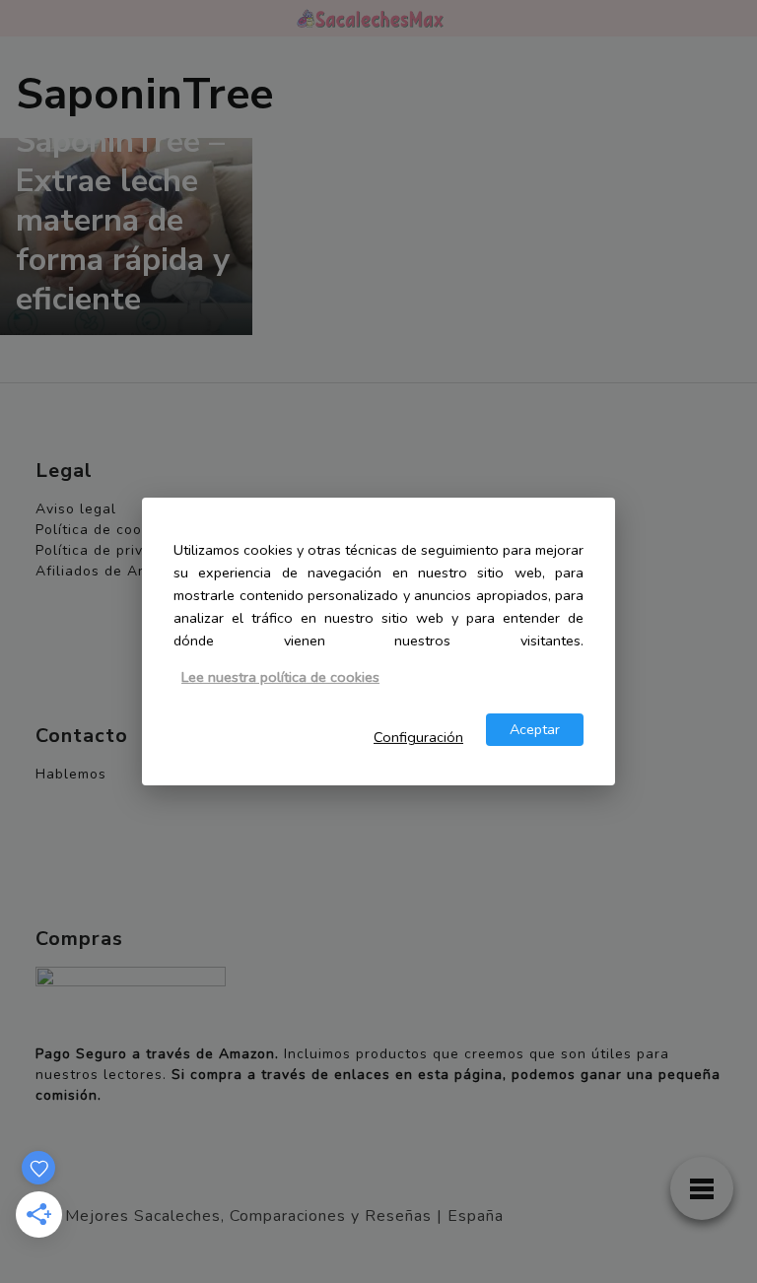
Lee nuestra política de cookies (280, 677)
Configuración (418, 737)
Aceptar (535, 729)
